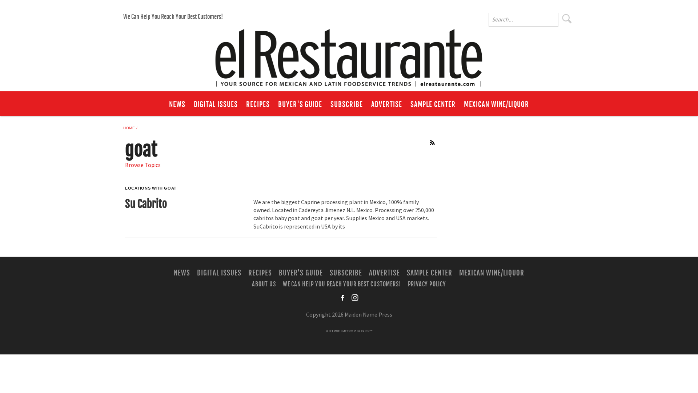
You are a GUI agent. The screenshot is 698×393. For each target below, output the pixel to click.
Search (567, 18)
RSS (432, 142)
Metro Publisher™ (357, 331)
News (177, 104)
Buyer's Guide (300, 104)
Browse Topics (143, 165)
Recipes (258, 104)
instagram (355, 297)
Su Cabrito (146, 203)
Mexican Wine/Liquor (496, 104)
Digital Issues (216, 104)
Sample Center (433, 104)
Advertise (386, 104)
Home (129, 128)
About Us (264, 284)
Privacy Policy (427, 284)
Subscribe (346, 104)
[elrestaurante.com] (349, 54)
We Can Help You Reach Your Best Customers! (173, 16)
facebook (343, 297)
